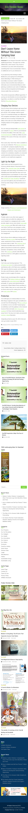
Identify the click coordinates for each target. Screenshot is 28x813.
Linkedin (14, 334)
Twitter (14, 330)
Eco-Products (4, 530)
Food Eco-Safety (5, 546)
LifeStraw (9, 251)
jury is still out (23, 303)
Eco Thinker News (14, 7)
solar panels (21, 128)
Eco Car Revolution (6, 532)
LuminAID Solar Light (13, 168)
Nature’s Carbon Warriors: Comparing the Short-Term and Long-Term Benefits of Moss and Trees (15, 497)
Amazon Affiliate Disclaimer (8, 747)
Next (25, 593)
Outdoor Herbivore (15, 279)
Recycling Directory (11, 101)
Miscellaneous (5, 554)
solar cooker (7, 291)
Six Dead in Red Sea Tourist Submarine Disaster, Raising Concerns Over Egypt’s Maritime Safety (13, 519)
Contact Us (4, 571)
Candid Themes (18, 809)
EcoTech (8, 324)
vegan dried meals (14, 281)
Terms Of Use (5, 573)
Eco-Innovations (5, 538)
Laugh (2, 552)
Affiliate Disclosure (6, 577)
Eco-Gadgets (4, 534)
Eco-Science (3, 45)
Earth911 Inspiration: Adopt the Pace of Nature (12, 434)
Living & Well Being (15, 324)
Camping (4, 324)
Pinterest (5, 334)
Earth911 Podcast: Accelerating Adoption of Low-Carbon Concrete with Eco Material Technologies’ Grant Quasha (13, 407)
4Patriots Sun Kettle (6, 265)
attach (12, 130)
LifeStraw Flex (21, 243)
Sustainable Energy (6, 558)
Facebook (6, 330)
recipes (15, 291)
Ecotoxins (3, 544)
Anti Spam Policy (5, 749)
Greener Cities (5, 550)
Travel (20, 324)
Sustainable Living (6, 560)
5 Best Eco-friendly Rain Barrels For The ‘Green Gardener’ (14, 593)
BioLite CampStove (21, 145)
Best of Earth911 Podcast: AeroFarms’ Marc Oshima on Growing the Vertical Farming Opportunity (13, 379)
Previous (3, 593)
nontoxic (3, 315)
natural (8, 315)
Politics (3, 556)
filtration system (10, 239)
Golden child (8, 343)
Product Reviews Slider (8, 583)
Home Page (4, 569)
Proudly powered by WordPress (11, 807)
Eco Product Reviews (13, 588)
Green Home (4, 548)
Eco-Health (4, 536)
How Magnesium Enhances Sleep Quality (12, 659)
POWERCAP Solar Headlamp (11, 178)
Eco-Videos (4, 542)
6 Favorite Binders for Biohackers (10, 687)
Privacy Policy (5, 575)
